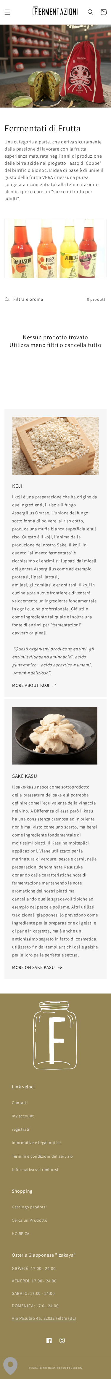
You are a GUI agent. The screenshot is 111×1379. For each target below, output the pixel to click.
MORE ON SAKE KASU (33, 967)
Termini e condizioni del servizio (42, 1156)
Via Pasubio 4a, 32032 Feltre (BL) (44, 1318)
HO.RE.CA (21, 1233)
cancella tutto (83, 345)
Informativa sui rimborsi (35, 1169)
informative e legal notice (36, 1142)
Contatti (20, 1102)
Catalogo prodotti (29, 1207)
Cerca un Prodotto (29, 1220)
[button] (7, 12)
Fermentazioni (48, 1367)
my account (23, 1116)
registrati (20, 1129)
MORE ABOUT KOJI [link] (30, 685)
